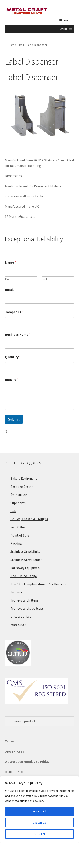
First (8, 279)
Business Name (18, 334)
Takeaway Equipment (25, 568)
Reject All (40, 834)
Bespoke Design (21, 486)
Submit (14, 419)
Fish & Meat (18, 527)
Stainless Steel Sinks (25, 551)
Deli (21, 45)
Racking (16, 543)
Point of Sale (19, 535)
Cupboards (18, 503)
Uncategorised (20, 616)
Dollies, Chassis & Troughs (29, 519)
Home (12, 45)
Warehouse (18, 625)
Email (10, 290)
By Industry (18, 494)
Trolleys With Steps (24, 600)
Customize (39, 823)
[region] (39, 809)
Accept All (39, 811)
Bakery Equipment (23, 478)
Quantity (13, 357)
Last (44, 279)
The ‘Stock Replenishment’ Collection (38, 584)
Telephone (14, 312)
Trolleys (16, 592)
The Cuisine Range (23, 576)
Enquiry (12, 379)
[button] (63, 29)
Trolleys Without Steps (27, 608)
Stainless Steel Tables (26, 560)
